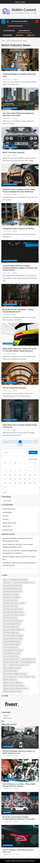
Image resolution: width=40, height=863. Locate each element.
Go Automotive (9, 31)
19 (15, 479)
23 (35, 479)
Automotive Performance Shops (13, 620)
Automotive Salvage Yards (11, 632)
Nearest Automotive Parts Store (19, 665)
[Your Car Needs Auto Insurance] (20, 373)
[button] (7, 21)
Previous (5, 441)
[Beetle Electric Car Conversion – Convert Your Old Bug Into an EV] (20, 295)
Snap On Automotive (10, 676)
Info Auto (19, 35)
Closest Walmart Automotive (12, 653)
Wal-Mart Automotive (10, 679)
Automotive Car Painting (11, 594)
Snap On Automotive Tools (26, 676)
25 (10, 483)
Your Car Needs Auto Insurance (14, 388)
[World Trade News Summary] (20, 138)
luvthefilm (6, 715)
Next (20, 444)
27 (20, 483)
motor (5, 665)
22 (36, 441)
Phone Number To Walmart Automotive (15, 673)
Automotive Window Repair (12, 644)
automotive (7, 582)
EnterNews (22, 861)
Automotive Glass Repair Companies (14, 603)
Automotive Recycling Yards (12, 623)
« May (4, 492)
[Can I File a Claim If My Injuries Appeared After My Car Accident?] (20, 99)
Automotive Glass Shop (10, 606)
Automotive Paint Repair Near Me (13, 612)
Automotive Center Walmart (12, 597)
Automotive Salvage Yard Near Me (13, 629)
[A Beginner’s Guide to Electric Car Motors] (20, 214)
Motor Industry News (19, 21)
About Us (30, 35)
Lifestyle (5, 519)
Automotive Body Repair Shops (13, 591)
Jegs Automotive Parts (28, 659)
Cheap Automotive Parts (11, 647)
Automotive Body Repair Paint (12, 588)
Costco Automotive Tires (11, 656)
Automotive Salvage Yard (11, 626)
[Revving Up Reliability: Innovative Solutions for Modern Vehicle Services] (20, 737)
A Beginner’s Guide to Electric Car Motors (18, 229)
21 (25, 479)
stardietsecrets (7, 718)
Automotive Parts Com (10, 618)
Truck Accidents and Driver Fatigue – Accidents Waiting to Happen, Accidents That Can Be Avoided (20, 268)
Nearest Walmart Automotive (12, 668)
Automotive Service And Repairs (13, 635)
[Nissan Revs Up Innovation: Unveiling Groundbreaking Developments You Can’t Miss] (20, 803)
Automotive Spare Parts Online (13, 638)
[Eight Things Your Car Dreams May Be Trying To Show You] (20, 410)
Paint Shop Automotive (10, 670)
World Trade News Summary (13, 152)
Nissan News (7, 35)
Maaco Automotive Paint (11, 662)
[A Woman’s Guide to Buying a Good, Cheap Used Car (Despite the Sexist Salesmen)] (20, 175)
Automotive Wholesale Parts (12, 641)
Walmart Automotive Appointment (14, 685)
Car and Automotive (15, 26)
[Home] (3, 21)
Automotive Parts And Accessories (14, 615)
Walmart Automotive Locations (13, 691)
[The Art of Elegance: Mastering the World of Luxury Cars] (20, 836)
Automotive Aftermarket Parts (12, 585)
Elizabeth (14, 79)
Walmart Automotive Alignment (13, 682)
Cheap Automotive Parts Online (13, 650)
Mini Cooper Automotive (28, 662)
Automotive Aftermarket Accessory (23, 582)
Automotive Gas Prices (10, 600)
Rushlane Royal (24, 31)
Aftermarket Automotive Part (18, 579)
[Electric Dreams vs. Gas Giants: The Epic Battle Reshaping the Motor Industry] (20, 770)
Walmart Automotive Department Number (16, 688)
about (5, 579)
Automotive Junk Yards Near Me (13, 609)
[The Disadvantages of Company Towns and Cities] (20, 60)
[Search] (34, 21)
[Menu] (7, 21)
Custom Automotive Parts (11, 659)
